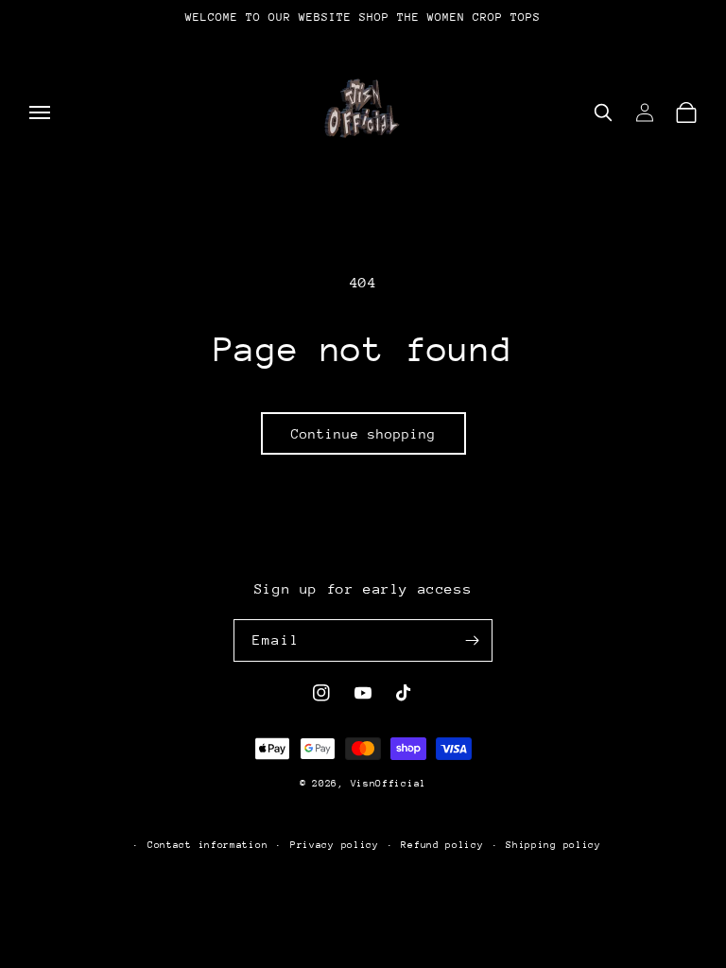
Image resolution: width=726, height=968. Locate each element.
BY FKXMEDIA (363, 813)
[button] (39, 112)
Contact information (207, 845)
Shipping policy (553, 845)
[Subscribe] (472, 640)
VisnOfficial (388, 783)
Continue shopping (363, 433)
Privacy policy (334, 845)
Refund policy (442, 845)
